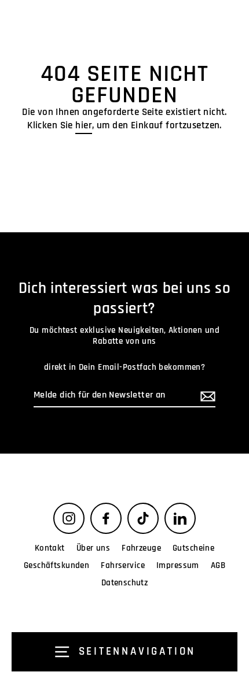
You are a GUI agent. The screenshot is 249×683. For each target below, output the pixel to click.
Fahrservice (123, 565)
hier (83, 125)
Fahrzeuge (141, 548)
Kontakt (50, 548)
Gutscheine (193, 548)
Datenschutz (124, 582)
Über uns (93, 548)
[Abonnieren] (206, 396)
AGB (218, 565)
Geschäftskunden (56, 565)
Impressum (177, 565)
